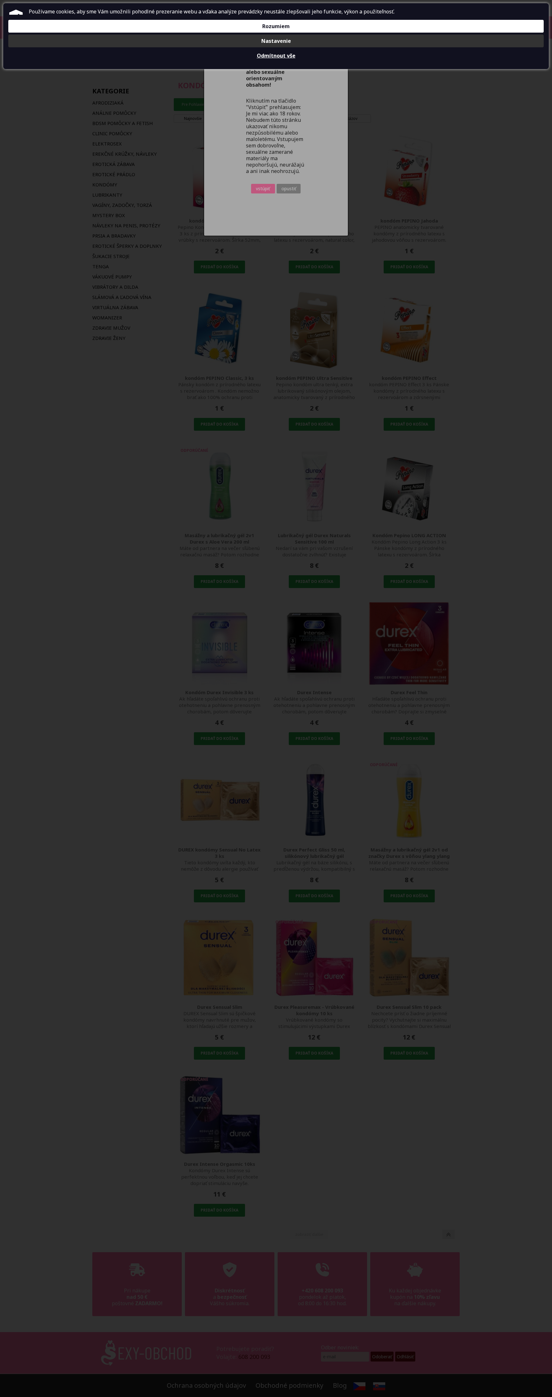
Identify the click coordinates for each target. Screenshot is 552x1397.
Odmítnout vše (276, 55)
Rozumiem (276, 26)
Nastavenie (276, 40)
